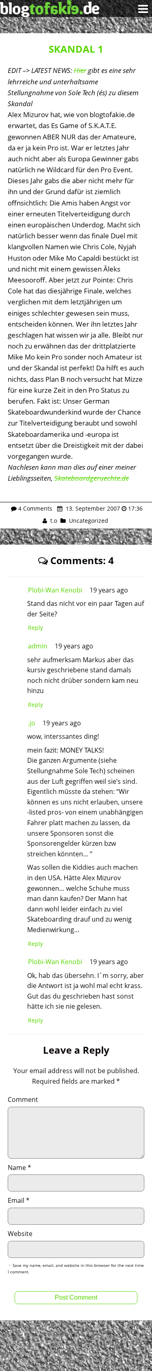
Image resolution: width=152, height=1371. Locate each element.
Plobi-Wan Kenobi (55, 590)
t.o (53, 520)
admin (37, 646)
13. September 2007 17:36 (103, 508)
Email (19, 1200)
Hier (80, 70)
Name (19, 1167)
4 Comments (35, 508)
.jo (31, 723)
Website (20, 1233)
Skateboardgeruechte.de (91, 478)
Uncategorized (88, 520)
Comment (23, 1099)
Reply (35, 627)
